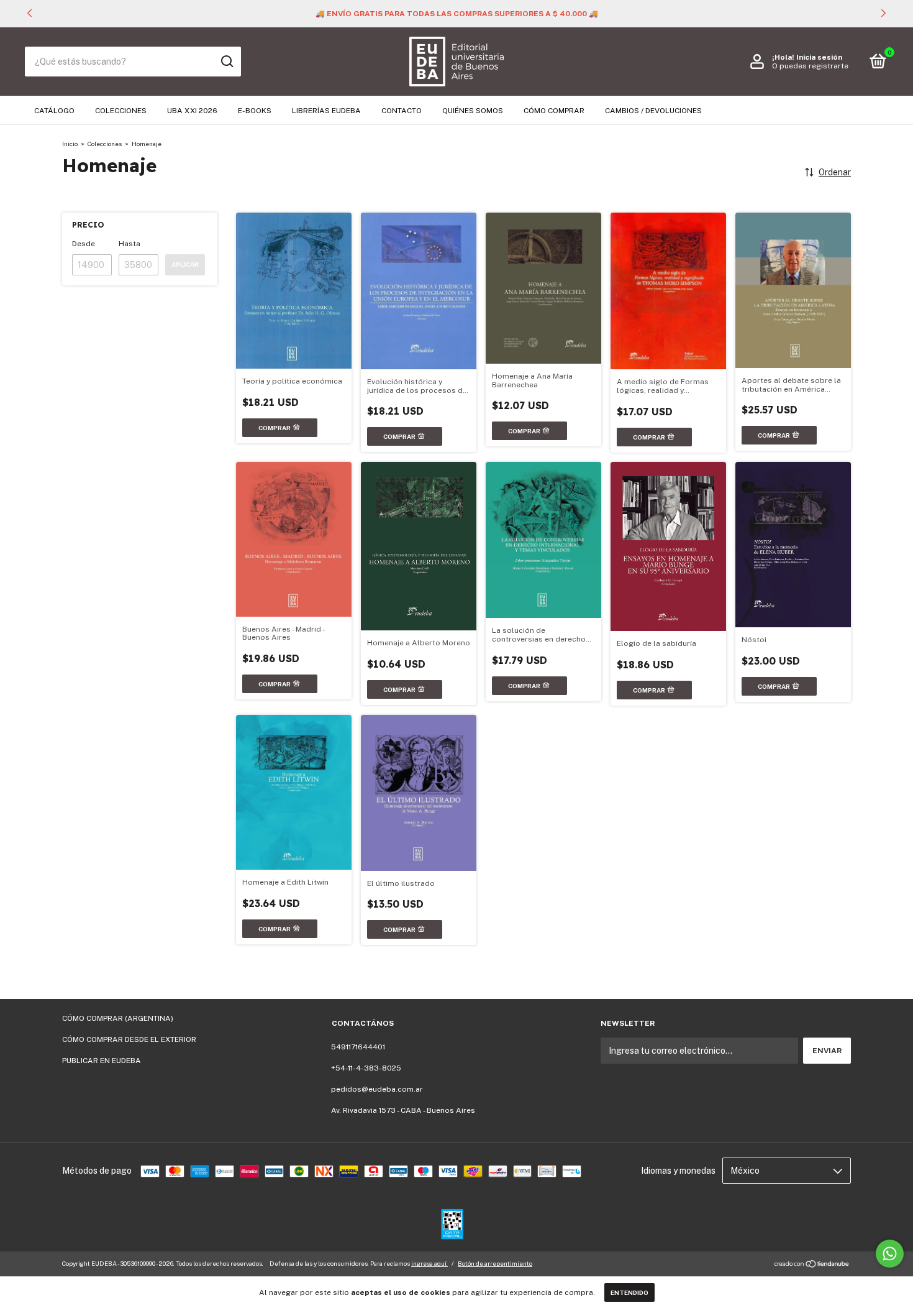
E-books (254, 110)
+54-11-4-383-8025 (366, 1068)
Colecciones (121, 110)
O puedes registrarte (810, 66)
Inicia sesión (819, 57)
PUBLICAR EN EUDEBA (101, 1060)
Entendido (629, 1292)
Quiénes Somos (472, 110)
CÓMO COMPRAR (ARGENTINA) (117, 1018)
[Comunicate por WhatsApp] (890, 1254)
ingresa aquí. (429, 1263)
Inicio (70, 143)
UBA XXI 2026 (192, 110)
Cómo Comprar (554, 110)
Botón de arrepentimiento (495, 1263)
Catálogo (54, 110)
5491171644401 (358, 1047)
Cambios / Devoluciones (653, 110)
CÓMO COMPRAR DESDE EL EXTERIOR (129, 1039)
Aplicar (185, 264)
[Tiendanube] (812, 1265)
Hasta (129, 243)
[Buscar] (226, 61)
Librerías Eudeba (326, 110)
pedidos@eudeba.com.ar (377, 1089)
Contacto (401, 110)
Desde (83, 243)
